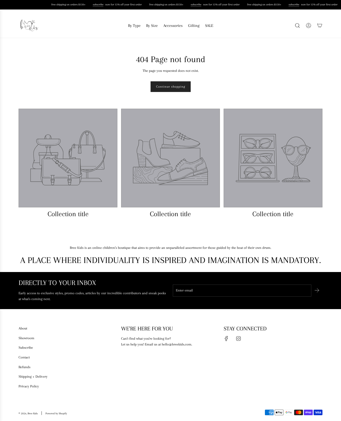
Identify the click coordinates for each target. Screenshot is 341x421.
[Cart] (319, 25)
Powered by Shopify (56, 413)
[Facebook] (226, 338)
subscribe (97, 4)
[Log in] (308, 25)
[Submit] (316, 290)
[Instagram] (238, 338)
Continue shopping (170, 86)
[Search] (297, 25)
